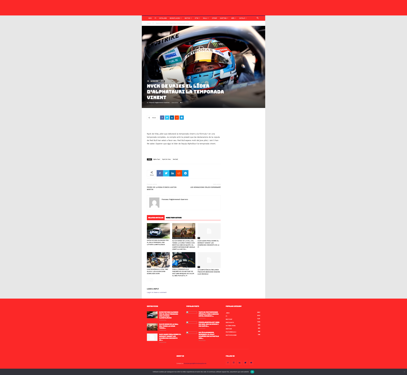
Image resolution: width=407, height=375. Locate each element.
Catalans (163, 18)
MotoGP (175, 266)
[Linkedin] (239, 363)
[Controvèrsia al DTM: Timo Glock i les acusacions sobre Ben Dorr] (158, 259)
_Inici (162, 81)
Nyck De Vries (166, 159)
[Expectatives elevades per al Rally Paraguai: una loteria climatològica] (158, 230)
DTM (196, 18)
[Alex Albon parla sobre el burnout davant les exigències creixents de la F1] (209, 231)
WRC (149, 237)
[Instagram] (234, 363)
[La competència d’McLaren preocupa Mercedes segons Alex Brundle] (209, 260)
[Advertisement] (184, 127)
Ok (252, 372)
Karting (223, 18)
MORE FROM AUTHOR (174, 218)
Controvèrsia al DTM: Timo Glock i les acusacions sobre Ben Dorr (157, 271)
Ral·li (205, 18)
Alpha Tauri (156, 159)
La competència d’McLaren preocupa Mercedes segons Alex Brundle (209, 272)
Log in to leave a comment (157, 292)
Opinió (214, 18)
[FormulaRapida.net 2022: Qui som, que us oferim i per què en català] (191, 325)
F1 (155, 18)
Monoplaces (175, 18)
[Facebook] (228, 363)
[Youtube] (251, 363)
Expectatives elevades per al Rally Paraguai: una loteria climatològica (158, 242)
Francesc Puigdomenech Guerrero (159, 102)
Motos (187, 18)
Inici (150, 18)
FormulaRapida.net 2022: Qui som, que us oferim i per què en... (209, 324)
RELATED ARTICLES (155, 218)
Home (149, 23)
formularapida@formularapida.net (195, 363)
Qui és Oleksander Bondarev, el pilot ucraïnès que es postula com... (209, 335)
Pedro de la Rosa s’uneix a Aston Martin (161, 188)
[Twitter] (245, 363)
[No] (404, 372)
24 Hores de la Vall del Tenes (183, 238)
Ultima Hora (154, 81)
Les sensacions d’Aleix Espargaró (205, 187)
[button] (257, 18)
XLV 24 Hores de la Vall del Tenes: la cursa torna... (168, 326)
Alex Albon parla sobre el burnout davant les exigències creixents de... (170, 337)
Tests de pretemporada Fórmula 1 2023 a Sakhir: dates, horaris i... (209, 314)
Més (232, 18)
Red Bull (175, 159)
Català (242, 18)
